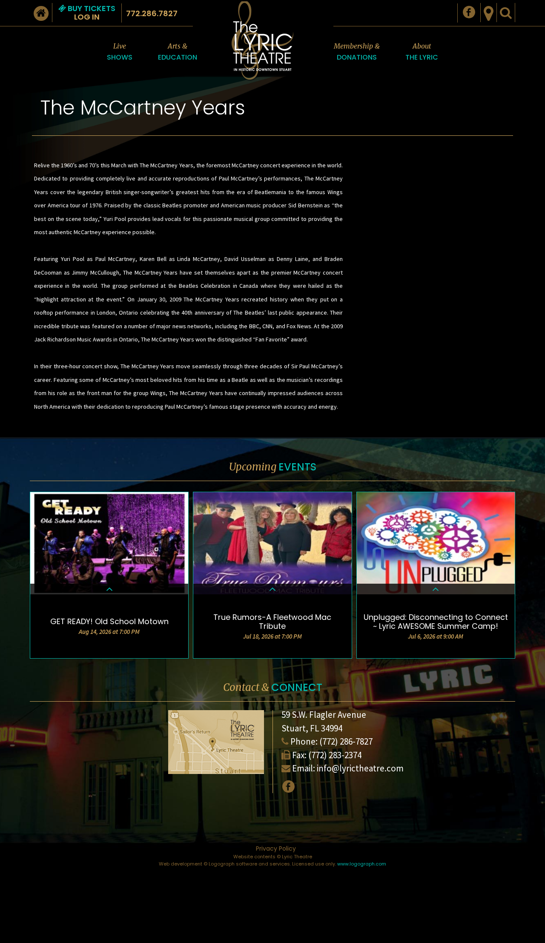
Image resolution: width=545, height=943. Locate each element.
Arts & (177, 52)
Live (119, 52)
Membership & (357, 52)
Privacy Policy (276, 848)
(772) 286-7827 (346, 741)
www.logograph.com (361, 863)
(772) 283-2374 (334, 755)
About (421, 52)
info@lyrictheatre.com (360, 768)
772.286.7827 (152, 13)
